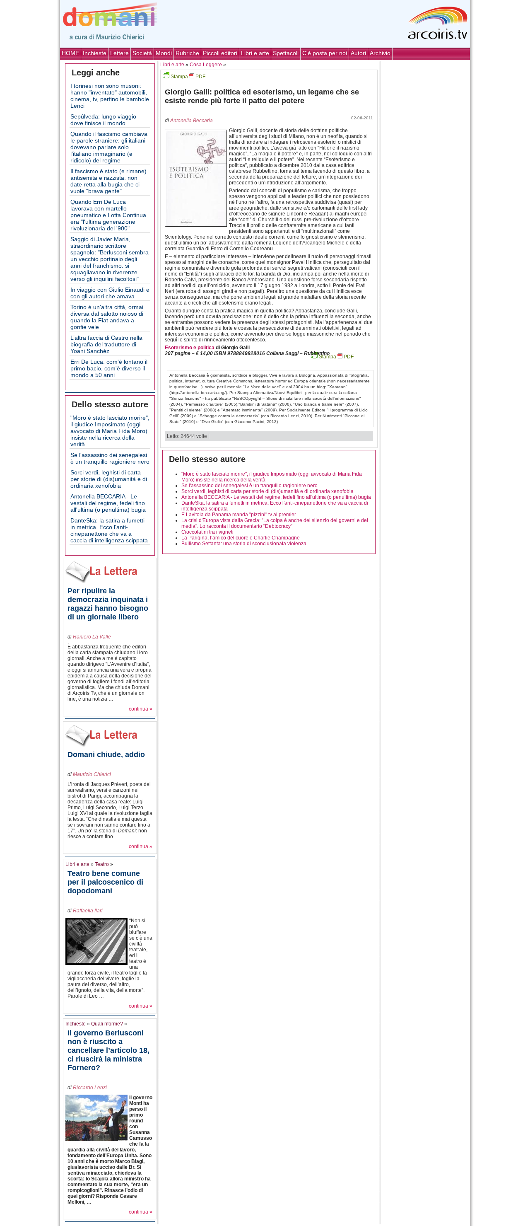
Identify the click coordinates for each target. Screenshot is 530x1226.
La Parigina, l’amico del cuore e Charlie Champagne (240, 538)
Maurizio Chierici (92, 774)
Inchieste (94, 53)
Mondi (164, 53)
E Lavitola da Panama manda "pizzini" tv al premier (238, 514)
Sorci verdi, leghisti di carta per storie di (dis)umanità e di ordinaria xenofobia (108, 479)
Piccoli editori (220, 53)
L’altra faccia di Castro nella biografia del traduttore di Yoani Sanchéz (106, 344)
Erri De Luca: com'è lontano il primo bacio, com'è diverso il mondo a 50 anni (108, 368)
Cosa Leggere (206, 65)
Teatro (102, 864)
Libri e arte (255, 53)
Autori (358, 53)
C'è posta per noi (324, 53)
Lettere (119, 53)
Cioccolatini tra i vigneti (207, 532)
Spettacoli (286, 53)
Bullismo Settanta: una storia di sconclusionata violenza (243, 544)
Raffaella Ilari (88, 911)
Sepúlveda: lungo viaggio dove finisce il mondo (103, 119)
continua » (140, 709)
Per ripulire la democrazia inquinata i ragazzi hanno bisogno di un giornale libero (107, 604)
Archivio (380, 53)
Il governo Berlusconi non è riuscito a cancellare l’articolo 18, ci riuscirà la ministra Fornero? (108, 1050)
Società (142, 53)
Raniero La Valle (92, 637)
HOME (70, 53)
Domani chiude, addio (106, 754)
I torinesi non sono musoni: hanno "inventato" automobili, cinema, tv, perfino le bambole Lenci (109, 95)
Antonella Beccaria (191, 120)
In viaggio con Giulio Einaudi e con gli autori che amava (109, 293)
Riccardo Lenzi (90, 1088)
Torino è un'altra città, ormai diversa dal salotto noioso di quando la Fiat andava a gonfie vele (106, 317)
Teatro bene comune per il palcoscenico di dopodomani (105, 882)
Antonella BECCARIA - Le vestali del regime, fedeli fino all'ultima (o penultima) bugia (108, 503)
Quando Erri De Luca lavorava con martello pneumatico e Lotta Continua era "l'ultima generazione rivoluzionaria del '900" (108, 215)
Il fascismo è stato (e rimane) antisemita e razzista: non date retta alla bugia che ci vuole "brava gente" (108, 181)
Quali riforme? (107, 1024)
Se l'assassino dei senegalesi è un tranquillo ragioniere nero (109, 458)
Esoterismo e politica (189, 348)
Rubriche (187, 53)
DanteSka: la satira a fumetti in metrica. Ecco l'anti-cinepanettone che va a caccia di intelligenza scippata (109, 530)
